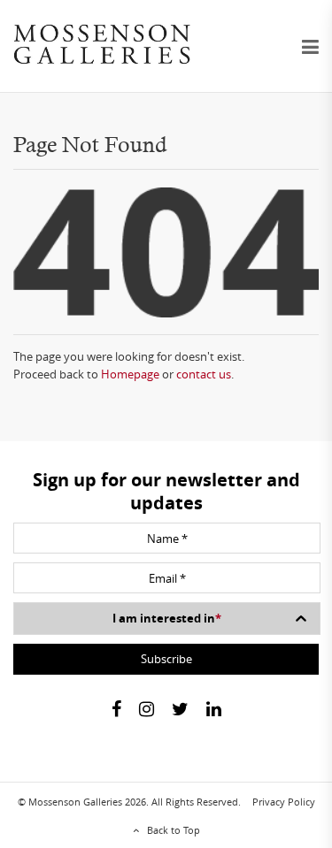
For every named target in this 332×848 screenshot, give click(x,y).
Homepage (130, 374)
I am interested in (166, 618)
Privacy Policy (283, 801)
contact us (203, 374)
